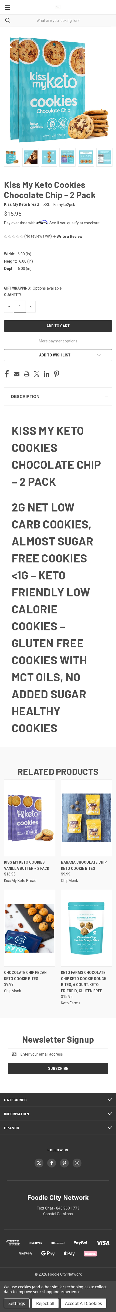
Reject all (45, 1303)
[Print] (26, 374)
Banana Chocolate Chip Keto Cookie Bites (84, 865)
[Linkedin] (46, 374)
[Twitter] (36, 374)
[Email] (16, 374)
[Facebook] (6, 374)
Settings (16, 1303)
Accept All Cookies (83, 1303)
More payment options (58, 341)
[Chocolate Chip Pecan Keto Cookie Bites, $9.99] (29, 928)
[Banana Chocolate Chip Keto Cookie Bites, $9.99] (86, 818)
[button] (67, 236)
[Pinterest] (56, 374)
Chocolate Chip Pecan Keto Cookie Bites (25, 975)
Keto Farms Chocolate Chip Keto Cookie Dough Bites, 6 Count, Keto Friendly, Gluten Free (83, 981)
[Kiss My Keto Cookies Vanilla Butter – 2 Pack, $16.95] (29, 818)
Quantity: (13, 295)
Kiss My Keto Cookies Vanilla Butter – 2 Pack (26, 865)
